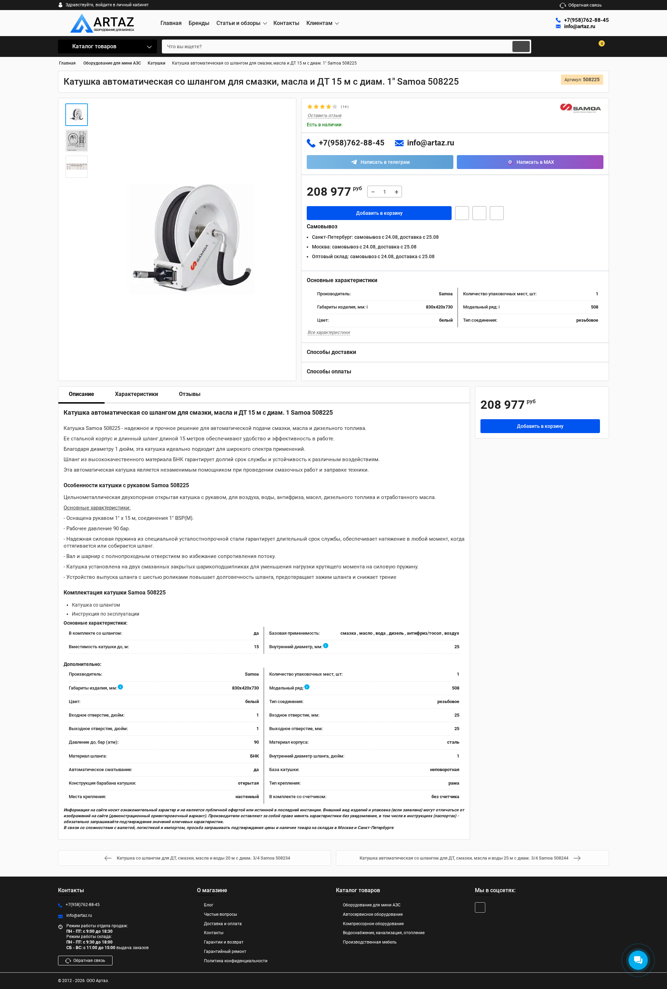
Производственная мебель (370, 942)
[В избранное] (479, 213)
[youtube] (480, 907)
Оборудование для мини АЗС (372, 905)
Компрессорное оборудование (373, 923)
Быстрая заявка (462, 213)
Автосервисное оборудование (373, 914)
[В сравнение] (497, 213)
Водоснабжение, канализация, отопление (384, 932)
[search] (521, 46)
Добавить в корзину (379, 213)
